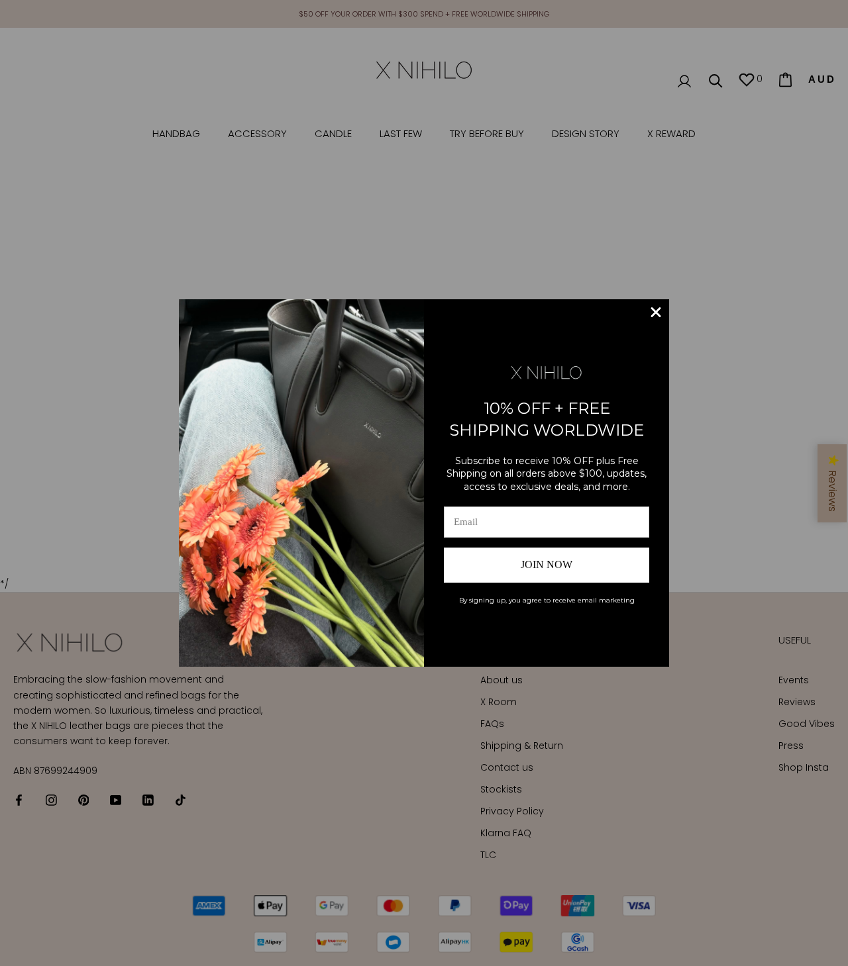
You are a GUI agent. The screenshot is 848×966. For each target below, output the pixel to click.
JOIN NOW (546, 564)
